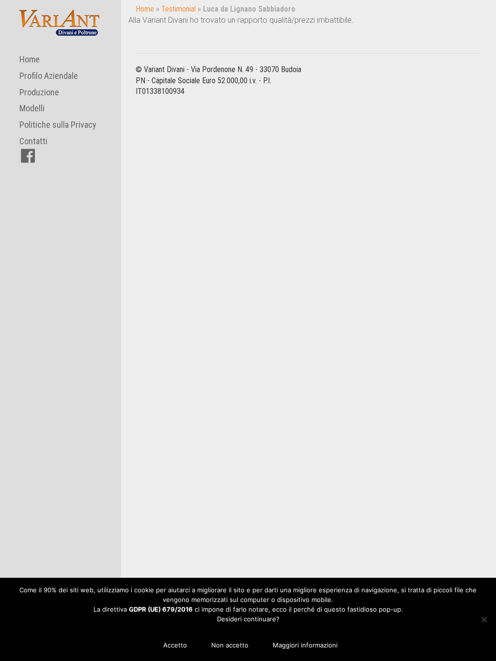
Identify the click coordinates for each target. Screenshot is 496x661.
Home (29, 59)
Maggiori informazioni (305, 645)
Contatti (33, 141)
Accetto (175, 645)
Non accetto (229, 645)
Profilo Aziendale (48, 76)
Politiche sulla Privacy (57, 125)
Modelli (32, 108)
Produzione (39, 92)
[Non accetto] (484, 619)
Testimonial (178, 9)
